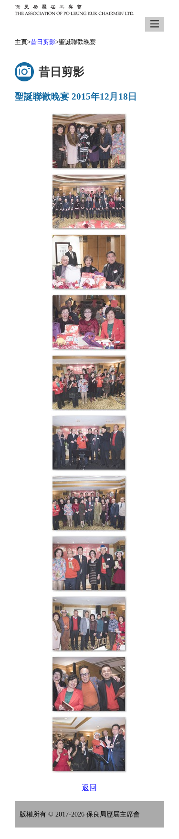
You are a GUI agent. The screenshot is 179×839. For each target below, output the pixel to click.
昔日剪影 (43, 42)
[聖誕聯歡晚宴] (89, 141)
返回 (89, 787)
